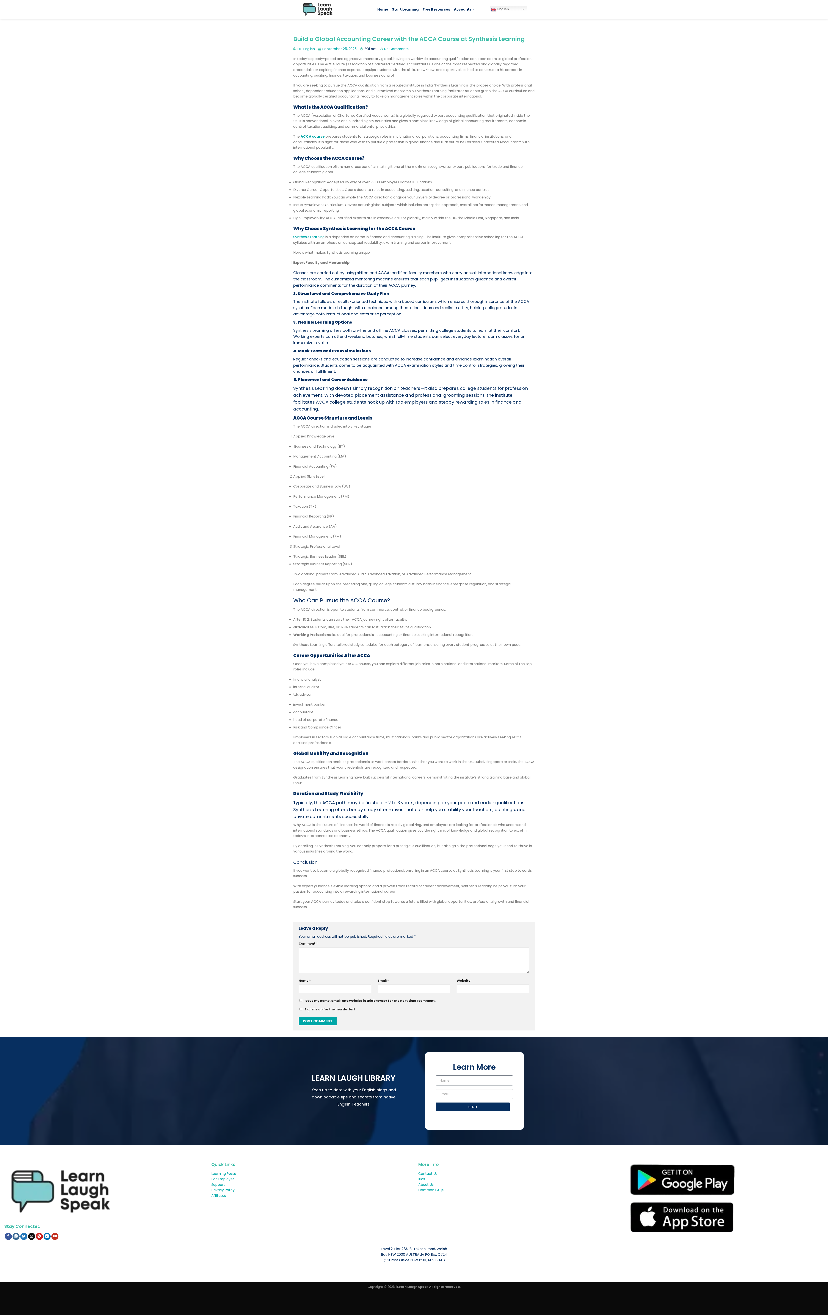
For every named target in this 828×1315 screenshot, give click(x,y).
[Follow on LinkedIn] (47, 1236)
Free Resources (436, 9)
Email (383, 980)
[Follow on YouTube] (54, 1236)
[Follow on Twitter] (23, 1236)
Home (382, 9)
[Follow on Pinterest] (39, 1236)
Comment (308, 943)
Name (305, 980)
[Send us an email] (31, 1236)
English (502, 9)
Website (463, 980)
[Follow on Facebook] (8, 1236)
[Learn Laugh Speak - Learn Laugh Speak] (336, 9)
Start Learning (405, 9)
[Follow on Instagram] (16, 1236)
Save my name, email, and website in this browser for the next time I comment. (370, 1001)
